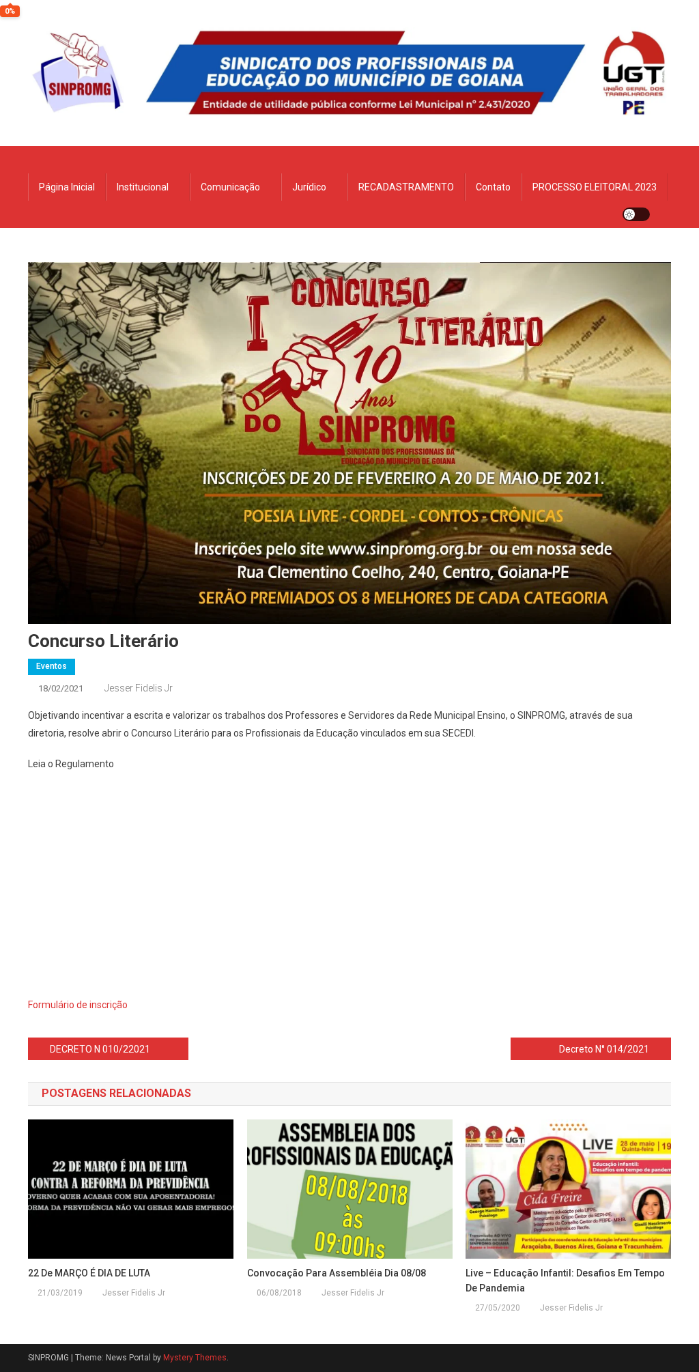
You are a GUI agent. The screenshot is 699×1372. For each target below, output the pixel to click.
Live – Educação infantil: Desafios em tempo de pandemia (565, 1281)
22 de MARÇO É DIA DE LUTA (89, 1273)
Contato (493, 187)
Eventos (51, 666)
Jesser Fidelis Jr (138, 688)
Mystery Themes (195, 1357)
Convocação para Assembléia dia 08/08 (336, 1273)
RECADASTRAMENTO (406, 187)
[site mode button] (636, 214)
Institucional (143, 187)
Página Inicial (67, 187)
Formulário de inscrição (78, 1004)
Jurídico (309, 187)
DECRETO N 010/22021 (100, 1049)
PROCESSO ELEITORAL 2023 (594, 187)
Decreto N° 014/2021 (604, 1049)
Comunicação (230, 187)
